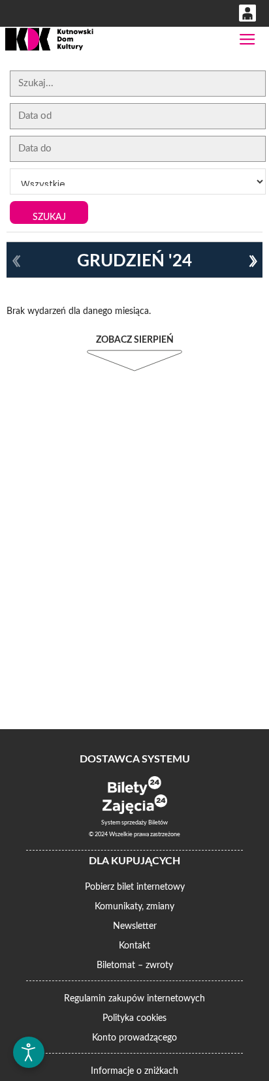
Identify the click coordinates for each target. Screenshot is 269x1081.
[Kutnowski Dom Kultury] (49, 39)
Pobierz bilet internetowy (135, 887)
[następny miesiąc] (252, 261)
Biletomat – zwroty (135, 965)
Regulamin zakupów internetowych (134, 998)
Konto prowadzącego (134, 1037)
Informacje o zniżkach (134, 1071)
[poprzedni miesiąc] (16, 261)
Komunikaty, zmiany (134, 906)
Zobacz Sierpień (135, 340)
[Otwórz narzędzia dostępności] (28, 1052)
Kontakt (134, 945)
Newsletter (135, 926)
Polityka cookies (134, 1018)
